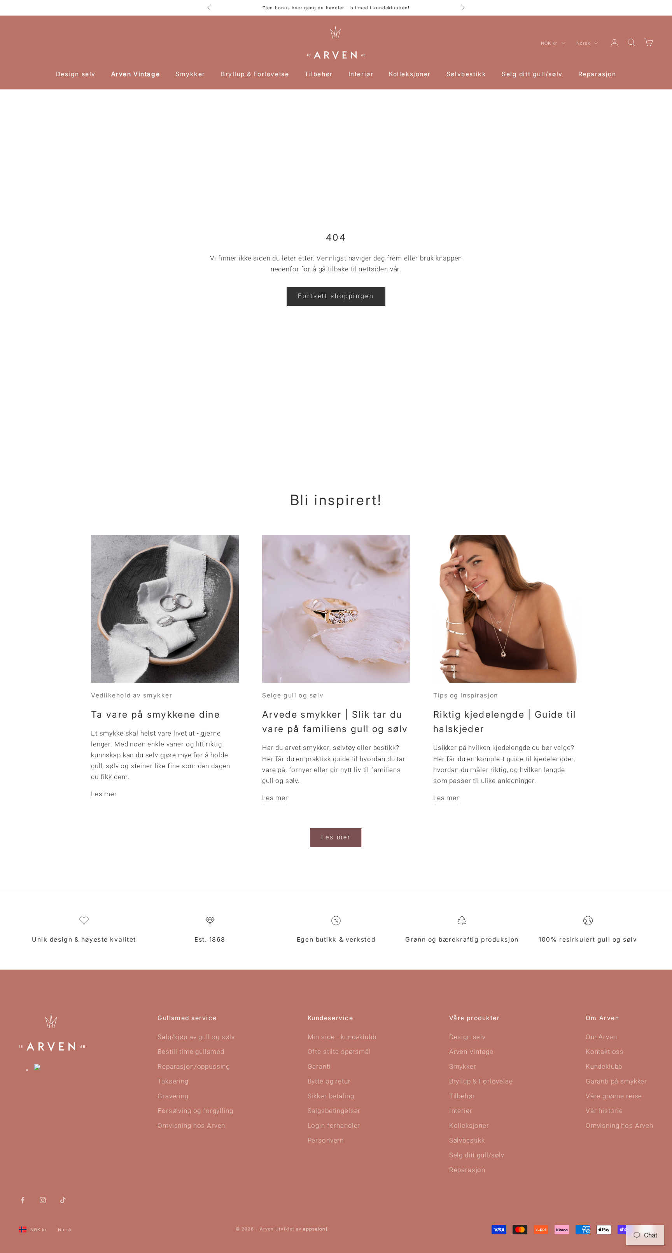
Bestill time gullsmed (191, 1052)
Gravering (173, 1096)
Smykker (190, 74)
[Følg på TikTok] (63, 1199)
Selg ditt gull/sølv (532, 74)
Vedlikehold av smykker (131, 695)
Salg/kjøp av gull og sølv (196, 1037)
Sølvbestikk (466, 74)
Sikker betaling (331, 1096)
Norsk (583, 43)
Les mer (104, 794)
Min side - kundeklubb (342, 1037)
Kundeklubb (604, 1066)
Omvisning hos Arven (191, 1125)
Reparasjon (597, 74)
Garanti (319, 1066)
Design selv (76, 74)
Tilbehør (318, 74)
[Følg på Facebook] (22, 1199)
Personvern (326, 1140)
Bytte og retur (329, 1081)
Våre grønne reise (614, 1096)
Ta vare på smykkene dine (155, 714)
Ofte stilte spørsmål (339, 1052)
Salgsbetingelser (334, 1111)
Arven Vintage (135, 74)
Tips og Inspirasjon (465, 695)
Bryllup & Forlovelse (255, 74)
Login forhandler (334, 1125)
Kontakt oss (605, 1052)
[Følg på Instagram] (43, 1199)
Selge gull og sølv (293, 695)
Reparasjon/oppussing (194, 1066)
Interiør (360, 74)
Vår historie (604, 1111)
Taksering (173, 1081)
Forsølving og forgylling (195, 1111)
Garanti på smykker (616, 1081)
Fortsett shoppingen (336, 296)
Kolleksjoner (410, 74)
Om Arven (601, 1037)
